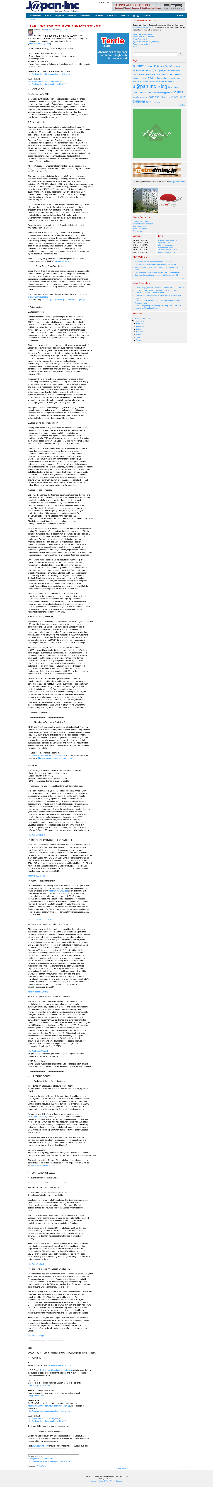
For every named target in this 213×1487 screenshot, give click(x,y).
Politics (139, 329)
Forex (145, 78)
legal (155, 93)
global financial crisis (160, 78)
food (179, 75)
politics (168, 92)
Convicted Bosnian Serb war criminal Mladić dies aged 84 (156, 275)
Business (139, 324)
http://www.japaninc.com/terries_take (43, 82)
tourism (139, 101)
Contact (146, 16)
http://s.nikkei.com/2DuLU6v (40, 919)
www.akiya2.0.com (165, 243)
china (149, 66)
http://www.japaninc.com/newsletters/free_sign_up (49, 1406)
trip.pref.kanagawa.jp (166, 245)
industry (137, 81)
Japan (170, 87)
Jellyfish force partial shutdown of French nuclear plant (155, 265)
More (184, 278)
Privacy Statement (116, 1481)
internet (161, 82)
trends (154, 102)
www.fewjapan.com (165, 247)
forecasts (137, 78)
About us (124, 16)
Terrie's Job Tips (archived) (143, 37)
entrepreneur (139, 74)
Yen (158, 102)
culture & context (161, 66)
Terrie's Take (41, 1466)
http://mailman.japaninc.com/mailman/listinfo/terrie (49, 74)
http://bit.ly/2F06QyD (36, 835)
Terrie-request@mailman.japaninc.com (56, 1370)
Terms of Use (103, 1481)
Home (32, 20)
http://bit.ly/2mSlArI (36, 1264)
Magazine (59, 16)
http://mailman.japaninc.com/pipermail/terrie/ (46, 84)
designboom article (140, 226)
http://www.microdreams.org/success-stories (46, 755)
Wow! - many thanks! (141, 228)
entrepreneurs (153, 74)
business (139, 66)
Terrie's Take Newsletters (142, 34)
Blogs (48, 16)
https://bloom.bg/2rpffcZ (38, 992)
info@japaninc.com (177, 182)
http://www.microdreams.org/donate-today (55, 758)
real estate (154, 96)
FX (149, 78)
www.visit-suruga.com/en (167, 250)
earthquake (138, 70)
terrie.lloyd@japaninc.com (59, 1365)
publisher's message (140, 97)
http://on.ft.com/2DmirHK (38, 1051)
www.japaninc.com (40, 1446)
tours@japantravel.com (38, 297)
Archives (72, 16)
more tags (182, 105)
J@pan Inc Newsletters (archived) (146, 42)
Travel (138, 340)
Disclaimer (93, 1481)
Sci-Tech (139, 332)
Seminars (111, 16)
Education (140, 326)
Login (180, 16)
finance (172, 74)
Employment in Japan (141, 221)
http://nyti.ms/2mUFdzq (58, 891)
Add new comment (121, 1468)
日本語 (136, 16)
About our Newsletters (141, 44)
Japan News (139, 321)
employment (162, 70)
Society (139, 335)
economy (149, 70)
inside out (154, 82)
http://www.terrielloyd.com (39, 44)
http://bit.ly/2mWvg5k (36, 1336)
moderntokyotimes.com (167, 252)
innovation (146, 81)
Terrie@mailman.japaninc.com (41, 1459)
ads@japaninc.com (36, 1396)
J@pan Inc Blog (150, 86)
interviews (169, 81)
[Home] (53, 6)
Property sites (138, 231)
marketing (161, 93)
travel (148, 101)
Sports (138, 337)
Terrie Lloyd (48, 29)
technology (164, 97)
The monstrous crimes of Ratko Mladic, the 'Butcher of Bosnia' (158, 272)
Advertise (98, 16)
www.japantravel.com (37, 1117)
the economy (177, 96)
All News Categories (142, 318)
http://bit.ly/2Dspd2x (36, 876)
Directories (85, 16)
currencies (177, 66)
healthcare (175, 78)
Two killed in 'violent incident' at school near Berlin (153, 262)
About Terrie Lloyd (140, 39)
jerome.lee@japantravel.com (42, 1165)
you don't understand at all (143, 224)
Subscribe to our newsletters (144, 27)
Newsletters (35, 16)
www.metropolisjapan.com (168, 240)
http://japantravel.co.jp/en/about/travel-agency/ (65, 300)
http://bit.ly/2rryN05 (62, 261)
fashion (163, 75)
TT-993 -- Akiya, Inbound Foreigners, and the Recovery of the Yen (159, 288)
